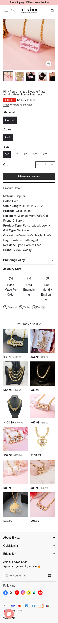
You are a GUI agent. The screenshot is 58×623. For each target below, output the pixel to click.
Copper (10, 120)
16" (16, 154)
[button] (6, 10)
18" (25, 154)
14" (7, 154)
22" (45, 154)
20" (35, 154)
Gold (8, 137)
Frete (6, 104)
